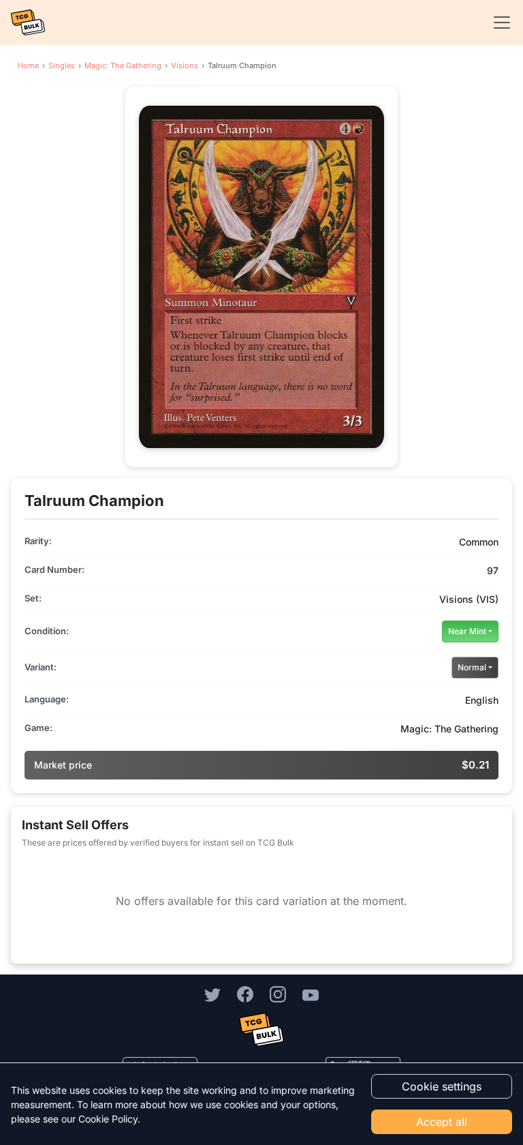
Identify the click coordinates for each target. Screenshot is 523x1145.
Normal (472, 667)
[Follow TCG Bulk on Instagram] (278, 994)
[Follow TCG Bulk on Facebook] (245, 994)
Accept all (441, 1122)
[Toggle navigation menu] (498, 22)
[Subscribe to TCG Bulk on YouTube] (310, 994)
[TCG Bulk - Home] (28, 22)
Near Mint (467, 631)
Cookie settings (441, 1086)
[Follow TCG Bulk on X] (212, 994)
